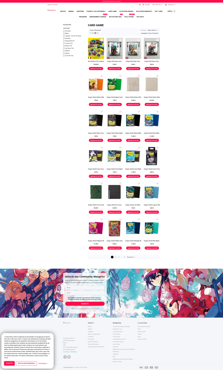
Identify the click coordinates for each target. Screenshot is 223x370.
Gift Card (159, 11)
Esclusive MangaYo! (144, 11)
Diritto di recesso (117, 361)
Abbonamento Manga (98, 16)
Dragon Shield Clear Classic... (96, 169)
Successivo (131, 257)
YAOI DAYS (140, 17)
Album (67, 33)
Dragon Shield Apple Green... (115, 97)
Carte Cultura (116, 344)
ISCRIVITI (85, 304)
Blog (114, 356)
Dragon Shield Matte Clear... (115, 241)
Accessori (68, 31)
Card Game (91, 339)
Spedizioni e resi (117, 329)
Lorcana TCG (69, 43)
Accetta (9, 363)
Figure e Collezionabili (94, 334)
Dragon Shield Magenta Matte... (96, 241)
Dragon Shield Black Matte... (115, 133)
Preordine (90, 336)
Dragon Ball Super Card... (114, 61)
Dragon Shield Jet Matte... (133, 205)
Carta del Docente (118, 331)
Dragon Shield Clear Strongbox (152, 169)
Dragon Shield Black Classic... (96, 133)
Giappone (80, 11)
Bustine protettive (93, 341)
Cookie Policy (116, 336)
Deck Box (67, 38)
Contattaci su (69, 351)
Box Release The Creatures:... (96, 61)
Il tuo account (142, 323)
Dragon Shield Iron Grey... (114, 205)
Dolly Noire (129, 16)
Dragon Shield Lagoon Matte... (152, 205)
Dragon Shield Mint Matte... (152, 241)
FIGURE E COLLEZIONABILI (96, 11)
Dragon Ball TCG (69, 41)
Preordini (83, 17)
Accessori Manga (126, 11)
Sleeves (67, 53)
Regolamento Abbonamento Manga (123, 359)
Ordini (139, 329)
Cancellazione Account (119, 339)
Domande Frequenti (118, 341)
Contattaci (116, 354)
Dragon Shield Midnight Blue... (133, 241)
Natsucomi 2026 (115, 16)
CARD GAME (112, 11)
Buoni (139, 336)
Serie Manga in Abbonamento (96, 346)
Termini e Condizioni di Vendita (121, 326)
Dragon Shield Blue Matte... (152, 133)
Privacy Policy (116, 334)
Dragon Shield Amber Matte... (96, 97)
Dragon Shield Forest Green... (96, 205)
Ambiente (115, 346)
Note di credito (142, 331)
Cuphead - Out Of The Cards (73, 36)
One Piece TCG (69, 48)
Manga (71, 11)
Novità (63, 11)
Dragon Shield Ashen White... (133, 97)
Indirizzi (140, 334)
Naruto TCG (68, 45)
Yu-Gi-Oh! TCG (69, 55)
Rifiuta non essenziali (26, 363)
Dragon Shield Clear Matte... (115, 169)
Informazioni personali (144, 326)
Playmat (67, 50)
